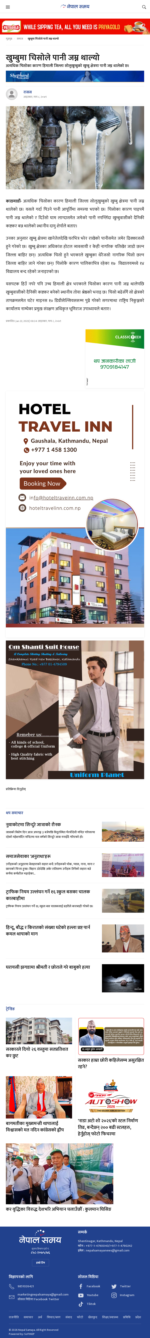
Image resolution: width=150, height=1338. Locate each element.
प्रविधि (126, 1317)
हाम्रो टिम (40, 1262)
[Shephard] (75, 76)
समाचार (28, 1317)
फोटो (80, 1317)
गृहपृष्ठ (9, 38)
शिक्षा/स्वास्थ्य (110, 1317)
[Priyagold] (75, 26)
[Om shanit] (75, 709)
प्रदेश (138, 1317)
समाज (20, 38)
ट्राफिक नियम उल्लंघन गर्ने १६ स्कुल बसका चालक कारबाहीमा (48, 895)
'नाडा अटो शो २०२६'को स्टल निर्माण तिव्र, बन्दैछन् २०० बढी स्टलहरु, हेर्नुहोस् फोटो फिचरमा (108, 1127)
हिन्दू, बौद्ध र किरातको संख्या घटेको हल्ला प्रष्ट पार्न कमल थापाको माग (48, 931)
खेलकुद (92, 1317)
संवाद (68, 1317)
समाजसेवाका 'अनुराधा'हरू (28, 856)
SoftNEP (29, 1334)
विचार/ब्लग (54, 1317)
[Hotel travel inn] (75, 514)
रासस (27, 92)
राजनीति (14, 1317)
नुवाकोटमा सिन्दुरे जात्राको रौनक (33, 825)
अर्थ (40, 1317)
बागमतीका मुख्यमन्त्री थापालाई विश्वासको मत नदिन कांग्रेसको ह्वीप (35, 1127)
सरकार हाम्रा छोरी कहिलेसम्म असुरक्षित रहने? (111, 1063)
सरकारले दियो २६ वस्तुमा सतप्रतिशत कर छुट (37, 1052)
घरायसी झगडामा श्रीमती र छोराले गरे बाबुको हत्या (48, 967)
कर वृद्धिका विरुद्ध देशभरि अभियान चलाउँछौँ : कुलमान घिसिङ (58, 1209)
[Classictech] (115, 358)
